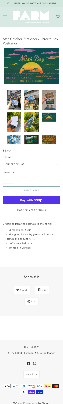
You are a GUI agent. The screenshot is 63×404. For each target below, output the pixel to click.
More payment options (31, 210)
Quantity (8, 172)
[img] (28, 363)
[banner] (31, 16)
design (7, 157)
